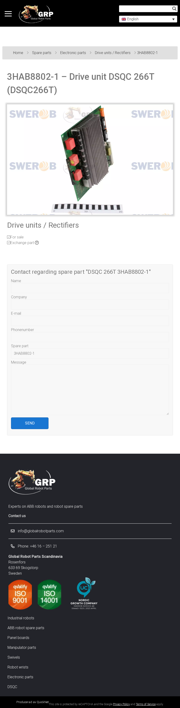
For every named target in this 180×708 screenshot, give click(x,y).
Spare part (19, 346)
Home (18, 53)
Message (18, 362)
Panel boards (18, 637)
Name (16, 281)
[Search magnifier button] (174, 8)
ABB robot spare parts (26, 628)
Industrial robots (21, 618)
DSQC (12, 687)
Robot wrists (18, 667)
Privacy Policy (121, 704)
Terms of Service (146, 704)
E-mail (16, 313)
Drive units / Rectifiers (113, 53)
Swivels (14, 657)
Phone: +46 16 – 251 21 (37, 546)
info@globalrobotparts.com (40, 531)
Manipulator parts (22, 647)
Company (19, 297)
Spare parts (42, 53)
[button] (148, 19)
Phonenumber (22, 330)
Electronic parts (73, 53)
